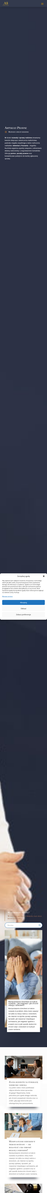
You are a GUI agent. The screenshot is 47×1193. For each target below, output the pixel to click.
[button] (44, 576)
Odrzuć (23, 608)
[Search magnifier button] (39, 925)
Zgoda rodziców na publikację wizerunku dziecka (23, 1084)
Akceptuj (23, 602)
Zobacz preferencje (23, 614)
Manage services (7, 596)
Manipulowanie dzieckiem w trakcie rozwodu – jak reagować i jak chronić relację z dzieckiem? (23, 1003)
